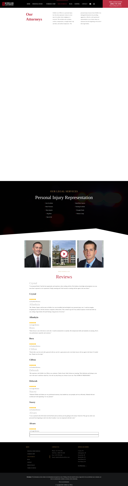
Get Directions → (82, 465)
